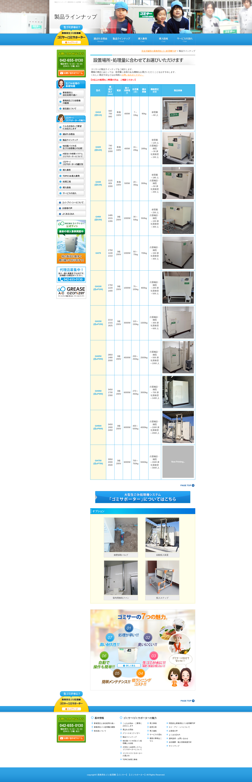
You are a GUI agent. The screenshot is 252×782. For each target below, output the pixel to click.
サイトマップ (174, 746)
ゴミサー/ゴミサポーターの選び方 (132, 754)
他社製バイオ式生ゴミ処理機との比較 (132, 742)
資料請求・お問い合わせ (178, 738)
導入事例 (153, 723)
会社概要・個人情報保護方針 (180, 742)
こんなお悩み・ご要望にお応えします (132, 724)
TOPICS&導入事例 (130, 759)
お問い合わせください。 (133, 75)
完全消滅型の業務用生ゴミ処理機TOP (158, 51)
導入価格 (153, 731)
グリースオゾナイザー (131, 733)
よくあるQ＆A (174, 735)
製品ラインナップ (130, 737)
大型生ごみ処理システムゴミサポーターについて (132, 748)
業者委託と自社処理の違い (104, 723)
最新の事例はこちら (156, 739)
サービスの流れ (156, 735)
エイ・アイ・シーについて (179, 727)
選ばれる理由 (128, 730)
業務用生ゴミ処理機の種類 (104, 727)
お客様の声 (173, 731)
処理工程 (153, 727)
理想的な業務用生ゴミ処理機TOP (182, 723)
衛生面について (100, 731)
